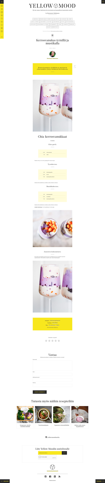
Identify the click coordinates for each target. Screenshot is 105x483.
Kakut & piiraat (35, 21)
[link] (52, 6)
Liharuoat (65, 24)
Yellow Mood (54, 322)
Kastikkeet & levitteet (46, 21)
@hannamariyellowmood (55, 320)
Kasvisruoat (56, 21)
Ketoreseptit (53, 24)
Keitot (62, 21)
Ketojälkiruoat (70, 21)
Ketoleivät (33, 24)
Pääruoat (72, 24)
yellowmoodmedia (53, 437)
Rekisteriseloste (52, 480)
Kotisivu (34, 382)
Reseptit (48, 31)
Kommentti (35, 359)
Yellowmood (45, 31)
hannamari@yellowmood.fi (52, 470)
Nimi (34, 371)
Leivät (59, 24)
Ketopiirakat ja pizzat (43, 24)
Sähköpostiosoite (36, 377)
